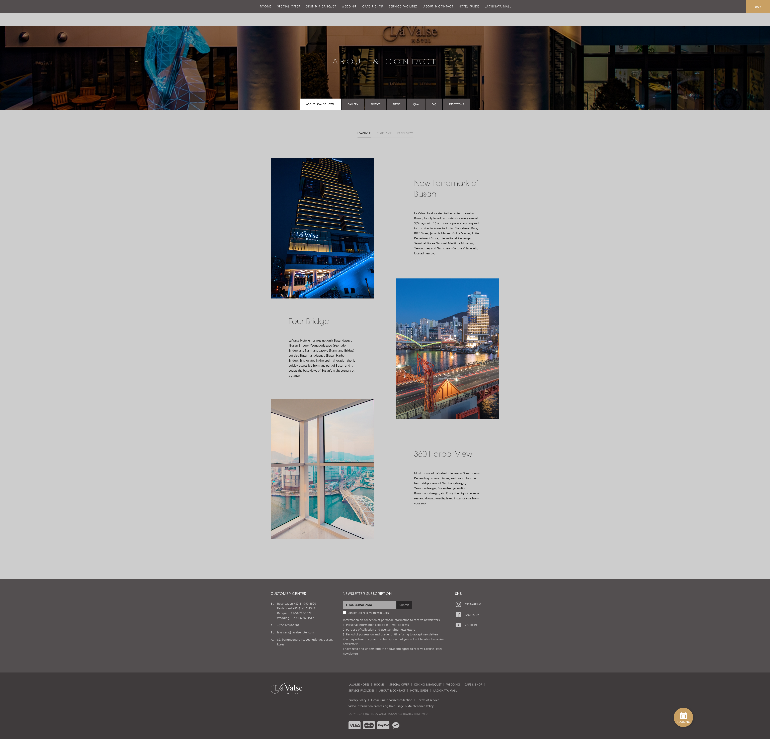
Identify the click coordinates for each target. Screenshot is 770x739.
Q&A (416, 104)
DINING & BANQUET (321, 6)
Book (758, 6)
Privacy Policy (357, 700)
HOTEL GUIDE (469, 6)
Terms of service (428, 700)
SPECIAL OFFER (288, 6)
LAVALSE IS (364, 133)
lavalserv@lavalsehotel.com (295, 632)
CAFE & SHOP (372, 6)
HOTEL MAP (384, 133)
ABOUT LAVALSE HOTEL (320, 104)
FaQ (434, 104)
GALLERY (353, 104)
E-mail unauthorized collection (391, 700)
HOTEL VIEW (405, 133)
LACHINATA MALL (498, 6)
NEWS (396, 104)
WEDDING (349, 6)
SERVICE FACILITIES (403, 6)
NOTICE (375, 104)
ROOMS (266, 6)
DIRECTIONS (456, 104)
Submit (404, 605)
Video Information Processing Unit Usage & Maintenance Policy (391, 706)
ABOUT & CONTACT (438, 6)
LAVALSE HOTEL (359, 684)
